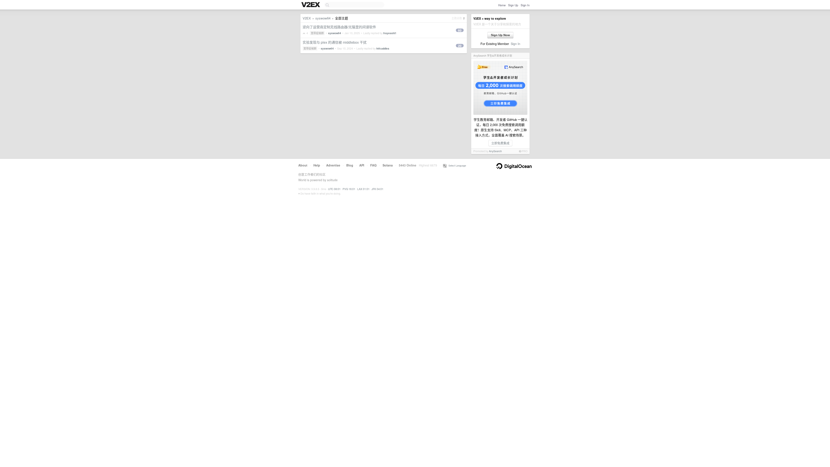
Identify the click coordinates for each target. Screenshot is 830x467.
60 (459, 30)
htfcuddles (382, 48)
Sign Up (513, 5)
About (302, 165)
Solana (388, 165)
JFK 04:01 (377, 189)
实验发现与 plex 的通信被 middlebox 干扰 (335, 42)
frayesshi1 (389, 33)
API (361, 165)
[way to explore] (311, 5)
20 (459, 45)
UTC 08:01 (334, 189)
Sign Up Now (500, 35)
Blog (349, 165)
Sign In (525, 5)
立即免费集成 (500, 143)
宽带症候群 (317, 33)
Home (502, 5)
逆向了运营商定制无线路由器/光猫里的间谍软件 (339, 26)
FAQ (373, 165)
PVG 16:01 (349, 189)
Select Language (456, 165)
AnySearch (495, 151)
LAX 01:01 (363, 189)
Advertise (333, 165)
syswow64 (322, 18)
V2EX (307, 18)
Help (316, 165)
